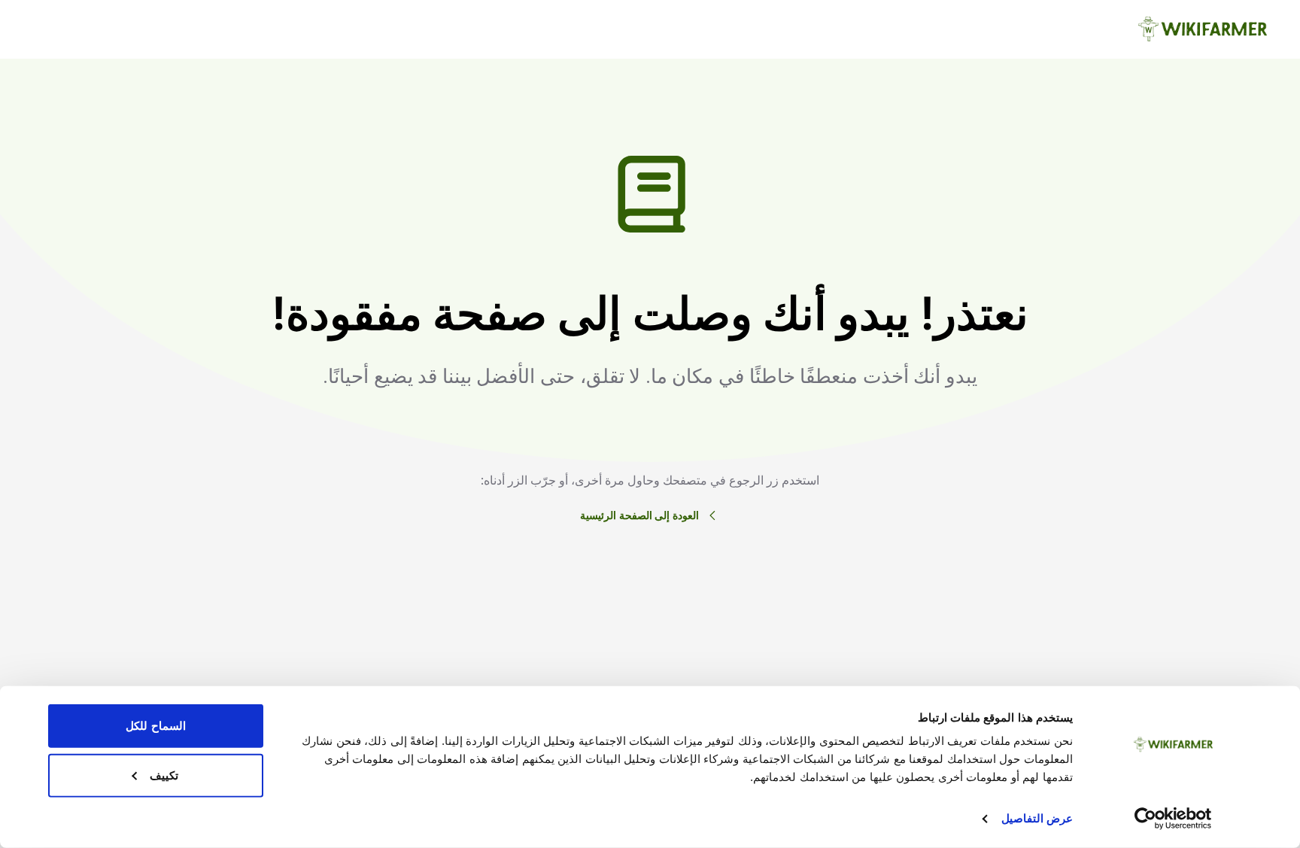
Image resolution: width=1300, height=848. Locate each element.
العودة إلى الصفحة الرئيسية (639, 515)
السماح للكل (155, 725)
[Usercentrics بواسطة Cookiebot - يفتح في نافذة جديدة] (1173, 818)
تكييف (164, 774)
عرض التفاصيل (1037, 818)
